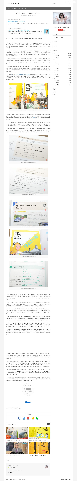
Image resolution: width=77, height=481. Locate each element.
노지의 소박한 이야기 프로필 (58, 37)
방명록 (30, 8)
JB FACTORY (68, 479)
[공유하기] (10, 408)
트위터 (9, 8)
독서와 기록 (56, 55)
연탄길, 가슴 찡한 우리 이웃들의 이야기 (13, 440)
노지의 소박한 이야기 (12, 3)
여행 (54, 72)
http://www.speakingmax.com (14, 28)
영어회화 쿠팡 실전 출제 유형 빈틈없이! (16, 21)
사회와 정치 (56, 61)
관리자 (55, 92)
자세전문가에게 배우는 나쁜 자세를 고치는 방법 (37, 440)
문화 (54, 53)
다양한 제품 (56, 82)
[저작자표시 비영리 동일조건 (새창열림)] (19, 408)
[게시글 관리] (11, 408)
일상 (54, 66)
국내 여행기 (56, 74)
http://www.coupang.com (13, 19)
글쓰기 (55, 94)
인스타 (15, 8)
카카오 (22, 8)
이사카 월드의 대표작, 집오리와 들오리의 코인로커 (37, 455)
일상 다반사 (56, 68)
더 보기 (49, 424)
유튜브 (12, 8)
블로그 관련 (56, 80)
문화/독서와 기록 (24, 15)
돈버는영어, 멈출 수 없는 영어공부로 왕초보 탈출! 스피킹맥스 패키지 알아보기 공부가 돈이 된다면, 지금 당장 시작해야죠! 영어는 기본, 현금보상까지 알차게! (25, 32)
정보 (54, 78)
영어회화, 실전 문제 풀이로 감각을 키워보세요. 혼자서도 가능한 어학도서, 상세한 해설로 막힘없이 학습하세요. (28, 23)
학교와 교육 (56, 64)
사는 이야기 (56, 70)
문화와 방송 (56, 57)
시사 (54, 59)
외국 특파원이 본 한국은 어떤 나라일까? (13, 455)
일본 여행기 (56, 76)
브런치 (19, 8)
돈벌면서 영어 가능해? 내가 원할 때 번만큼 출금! (18, 30)
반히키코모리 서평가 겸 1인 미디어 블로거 (15, 469)
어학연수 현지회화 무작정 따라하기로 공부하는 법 (28, 13)
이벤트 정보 (56, 84)
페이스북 (26, 8)
